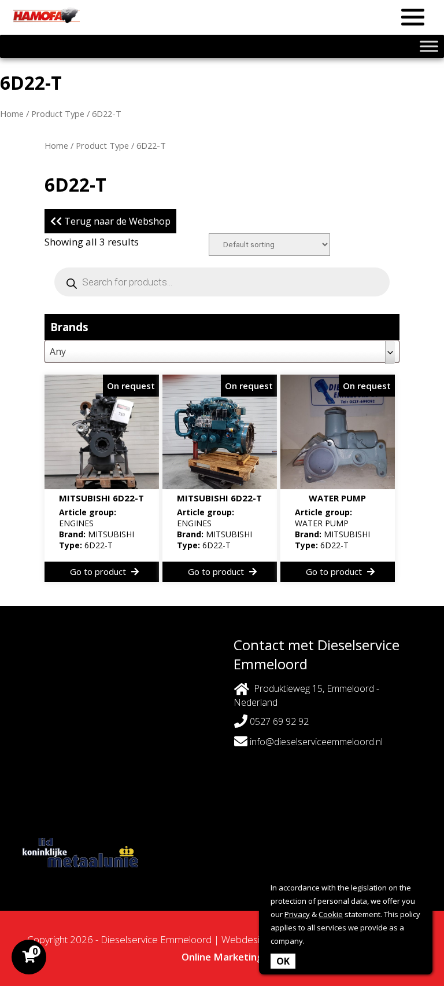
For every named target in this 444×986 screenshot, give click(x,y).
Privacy (297, 914)
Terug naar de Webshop (116, 221)
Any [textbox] (58, 351)
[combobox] (222, 351)
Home (12, 113)
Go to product (99, 571)
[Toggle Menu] (429, 46)
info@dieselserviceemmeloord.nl (316, 741)
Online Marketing (222, 956)
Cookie (331, 914)
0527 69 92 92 (278, 721)
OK (283, 961)
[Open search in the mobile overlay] (222, 282)
